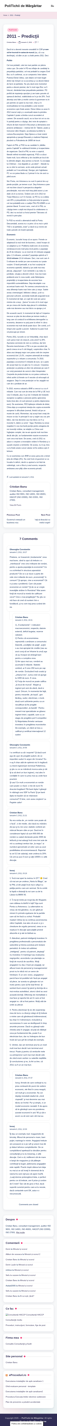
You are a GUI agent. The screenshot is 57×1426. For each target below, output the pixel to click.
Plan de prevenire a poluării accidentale (23, 1402)
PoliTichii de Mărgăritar (23, 6)
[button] (15, 505)
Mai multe (20, 1232)
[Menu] (52, 6)
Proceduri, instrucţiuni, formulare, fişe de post (25, 1325)
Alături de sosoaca (14, 1254)
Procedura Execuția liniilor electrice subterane (26, 1397)
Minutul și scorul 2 (32, 1254)
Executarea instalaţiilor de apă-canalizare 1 (24, 1381)
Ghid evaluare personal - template (21, 1386)
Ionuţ (12, 870)
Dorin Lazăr (11, 1265)
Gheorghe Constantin (20, 549)
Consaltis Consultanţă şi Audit (19, 1344)
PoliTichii (13, 30)
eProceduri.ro (17, 1375)
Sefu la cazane (12, 1275)
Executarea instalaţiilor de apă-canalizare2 (24, 1391)
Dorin (8, 1249)
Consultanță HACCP (35, 1315)
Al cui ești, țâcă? (27, 1296)
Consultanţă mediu (14, 1320)
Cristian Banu (18, 486)
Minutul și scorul (20, 1249)
